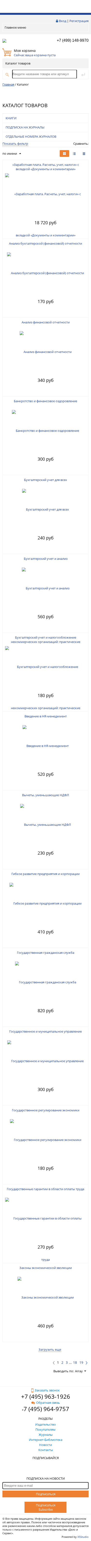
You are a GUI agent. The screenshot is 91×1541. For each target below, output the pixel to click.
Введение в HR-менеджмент (46, 716)
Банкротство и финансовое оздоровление (45, 401)
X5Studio (83, 1537)
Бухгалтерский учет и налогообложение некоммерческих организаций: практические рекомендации (45, 641)
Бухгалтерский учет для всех (45, 480)
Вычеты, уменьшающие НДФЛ (45, 795)
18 (75, 1362)
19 (81, 1362)
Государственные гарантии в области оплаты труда (45, 1189)
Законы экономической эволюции (45, 1268)
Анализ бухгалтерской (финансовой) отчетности (45, 243)
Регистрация (79, 21)
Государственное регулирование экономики (45, 1110)
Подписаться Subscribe (45, 1507)
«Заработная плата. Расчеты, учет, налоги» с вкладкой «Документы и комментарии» (45, 166)
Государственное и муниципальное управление (45, 1031)
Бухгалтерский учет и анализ (45, 558)
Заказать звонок (47, 1390)
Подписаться (45, 1494)
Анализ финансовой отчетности (46, 322)
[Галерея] (74, 153)
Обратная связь (48, 1402)
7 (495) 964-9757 (46, 1409)
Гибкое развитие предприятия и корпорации (45, 874)
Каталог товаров (17, 63)
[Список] (84, 153)
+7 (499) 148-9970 (73, 40)
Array (79, 1371)
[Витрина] (64, 153)
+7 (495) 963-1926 (45, 1396)
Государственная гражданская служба (45, 952)
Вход (62, 21)
